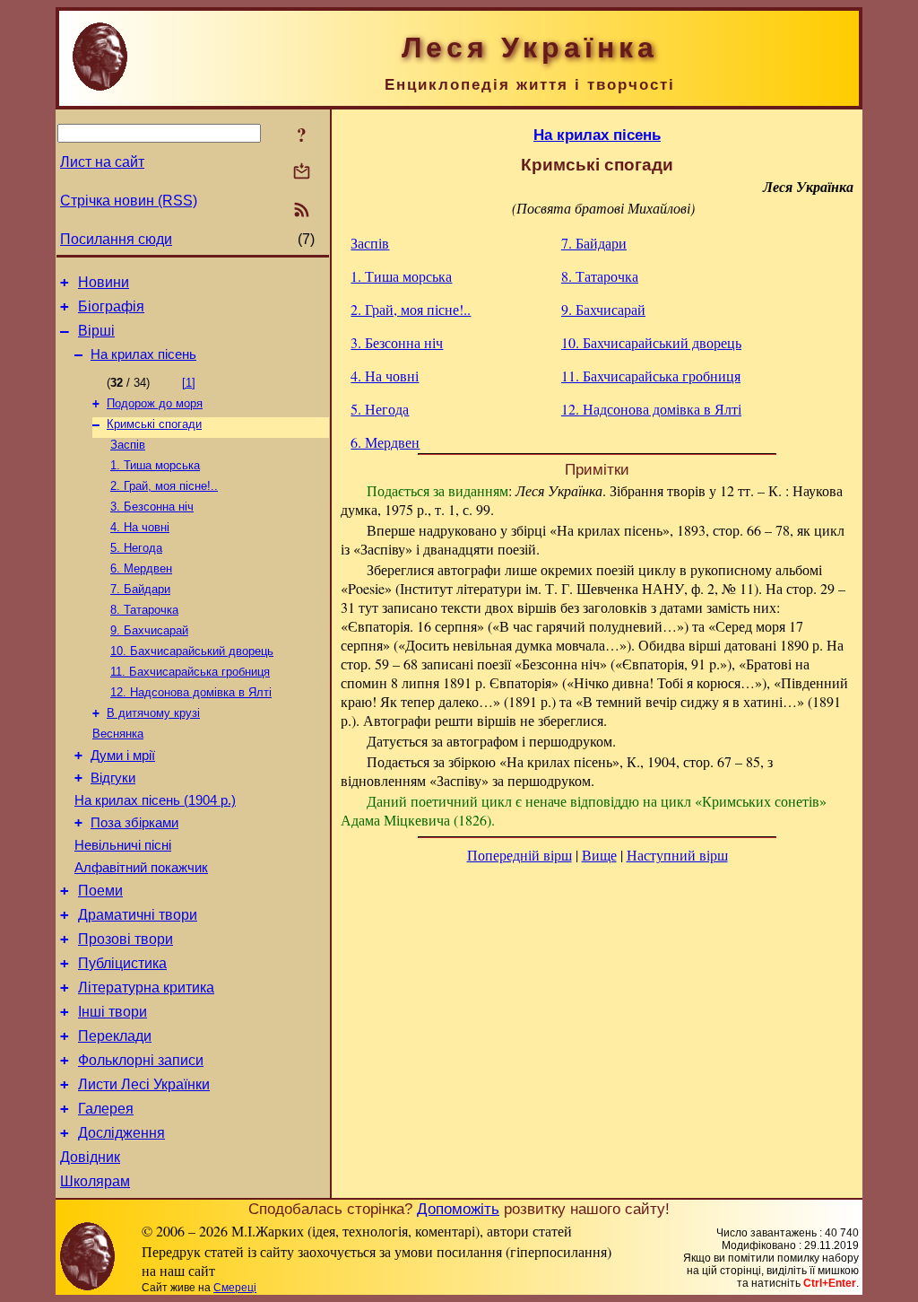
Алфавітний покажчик (141, 868)
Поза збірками (134, 823)
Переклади (115, 1036)
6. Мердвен (141, 568)
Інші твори (112, 1011)
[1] (188, 382)
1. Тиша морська (155, 465)
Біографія (111, 306)
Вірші (96, 330)
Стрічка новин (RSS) (128, 200)
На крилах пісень (143, 354)
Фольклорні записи (141, 1060)
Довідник (90, 1157)
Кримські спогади (154, 424)
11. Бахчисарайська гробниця (190, 671)
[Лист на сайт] (301, 172)
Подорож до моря (155, 403)
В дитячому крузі (153, 713)
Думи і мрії (123, 755)
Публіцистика (122, 963)
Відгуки (113, 778)
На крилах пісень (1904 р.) (155, 800)
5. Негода (136, 548)
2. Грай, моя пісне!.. (164, 486)
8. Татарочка (144, 609)
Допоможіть (458, 1209)
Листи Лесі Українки (144, 1084)
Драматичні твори (137, 914)
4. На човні (139, 527)
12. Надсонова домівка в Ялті (191, 692)
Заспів (127, 444)
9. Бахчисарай (149, 630)
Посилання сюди (116, 239)
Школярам (95, 1181)
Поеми (100, 890)
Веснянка (117, 733)
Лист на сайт (102, 162)
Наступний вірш (677, 854)
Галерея (106, 1108)
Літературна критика (146, 987)
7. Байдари (140, 589)
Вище (599, 854)
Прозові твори (125, 939)
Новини (103, 282)
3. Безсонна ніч (152, 506)
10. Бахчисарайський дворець (191, 651)
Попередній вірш (519, 854)
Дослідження (121, 1132)
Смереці (234, 1287)
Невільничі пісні (122, 845)
